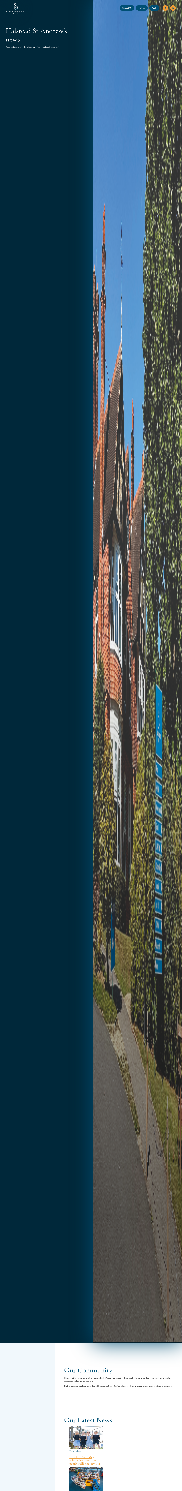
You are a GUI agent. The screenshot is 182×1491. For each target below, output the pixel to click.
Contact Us (127, 8)
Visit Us (142, 8)
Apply (154, 8)
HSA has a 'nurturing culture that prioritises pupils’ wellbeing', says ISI (84, 1460)
